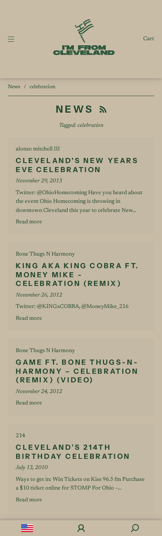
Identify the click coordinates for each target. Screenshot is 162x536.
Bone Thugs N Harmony (45, 254)
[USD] (27, 528)
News (14, 86)
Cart (148, 39)
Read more (29, 222)
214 (20, 436)
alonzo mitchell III (38, 149)
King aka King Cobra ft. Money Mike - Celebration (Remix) (77, 275)
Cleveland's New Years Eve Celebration (77, 165)
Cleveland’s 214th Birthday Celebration (73, 452)
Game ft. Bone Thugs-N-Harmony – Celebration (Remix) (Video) (77, 371)
